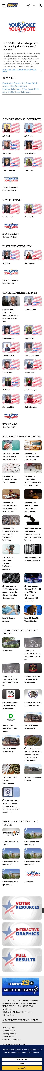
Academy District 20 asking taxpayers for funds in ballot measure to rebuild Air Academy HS (10, 806)
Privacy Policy (22, 1000)
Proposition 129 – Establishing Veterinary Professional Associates (8, 563)
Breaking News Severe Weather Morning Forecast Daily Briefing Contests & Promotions (11, 1033)
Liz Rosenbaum (8, 338)
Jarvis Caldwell (8, 355)
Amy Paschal (29, 338)
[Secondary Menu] (5, 5)
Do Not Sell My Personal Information (17, 1012)
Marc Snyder (29, 217)
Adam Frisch (7, 153)
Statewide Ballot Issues (11, 89)
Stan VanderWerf (8, 217)
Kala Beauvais (29, 263)
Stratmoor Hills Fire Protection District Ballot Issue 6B (32, 679)
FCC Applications (30, 1003)
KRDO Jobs (17, 1003)
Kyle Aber (6, 263)
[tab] (22, 78)
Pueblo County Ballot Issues (19, 92)
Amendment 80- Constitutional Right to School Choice (32, 456)
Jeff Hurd (6, 136)
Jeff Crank (28, 136)
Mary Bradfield (8, 407)
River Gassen (29, 170)
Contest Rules (8, 1015)
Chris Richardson (30, 407)
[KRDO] (13, 5)
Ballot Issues (28, 882)
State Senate (26, 83)
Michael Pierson (8, 390)
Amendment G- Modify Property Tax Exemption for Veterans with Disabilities (10, 534)
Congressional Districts (11, 83)
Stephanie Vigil (30, 309)
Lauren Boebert (30, 153)
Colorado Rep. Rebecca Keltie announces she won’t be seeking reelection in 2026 (11, 315)
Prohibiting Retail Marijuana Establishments (9, 780)
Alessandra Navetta (31, 355)
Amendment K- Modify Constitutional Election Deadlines (10, 479)
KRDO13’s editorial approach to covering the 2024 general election (21, 46)
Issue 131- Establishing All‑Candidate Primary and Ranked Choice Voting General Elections (32, 534)
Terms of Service (9, 1000)
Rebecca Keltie (29, 373)
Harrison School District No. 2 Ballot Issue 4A (9, 728)
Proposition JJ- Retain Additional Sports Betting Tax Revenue (10, 456)
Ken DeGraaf (7, 373)
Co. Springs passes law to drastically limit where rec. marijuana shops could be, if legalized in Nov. (32, 754)
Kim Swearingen (30, 390)
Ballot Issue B (7, 650)
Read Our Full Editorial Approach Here (19, 71)
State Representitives (19, 86)
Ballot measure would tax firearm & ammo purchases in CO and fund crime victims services (10, 592)
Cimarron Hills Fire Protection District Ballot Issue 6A (9, 705)
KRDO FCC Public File (11, 1006)
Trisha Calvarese (8, 170)
